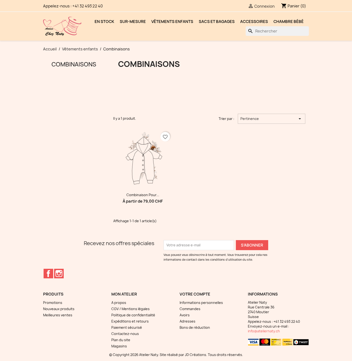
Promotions (52, 302)
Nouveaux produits (58, 309)
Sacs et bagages (217, 21)
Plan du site (120, 340)
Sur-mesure (133, 21)
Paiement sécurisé (126, 327)
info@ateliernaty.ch (264, 331)
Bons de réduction (195, 327)
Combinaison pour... (142, 195)
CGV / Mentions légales (130, 309)
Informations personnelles (201, 302)
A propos (118, 302)
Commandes (190, 309)
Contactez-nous (125, 333)
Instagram (59, 273)
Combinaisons (73, 64)
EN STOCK (104, 21)
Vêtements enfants (172, 21)
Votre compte (195, 294)
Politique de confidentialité (133, 315)
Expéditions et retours (130, 321)
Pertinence (271, 119)
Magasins (119, 346)
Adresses (187, 321)
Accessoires (254, 21)
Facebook (48, 273)
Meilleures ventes (57, 315)
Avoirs (185, 315)
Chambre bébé (288, 21)
